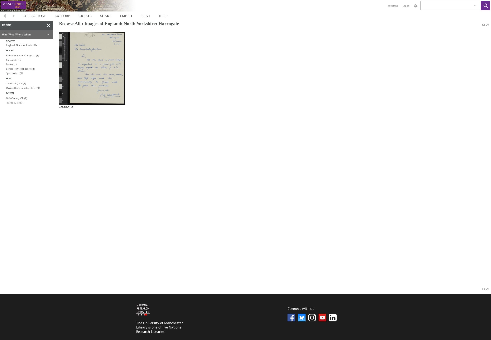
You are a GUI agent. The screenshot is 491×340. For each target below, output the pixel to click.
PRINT (145, 16)
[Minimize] (48, 25)
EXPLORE (62, 16)
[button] (485, 5)
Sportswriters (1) (14, 73)
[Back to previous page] (4, 16)
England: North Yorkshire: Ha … (23, 45)
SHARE (105, 16)
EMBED (126, 16)
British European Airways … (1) (22, 55)
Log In (406, 5)
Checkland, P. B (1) (16, 83)
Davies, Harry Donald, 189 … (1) (23, 87)
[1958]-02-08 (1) (14, 102)
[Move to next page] (13, 16)
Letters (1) (11, 64)
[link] (474, 5)
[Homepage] (72, 5)
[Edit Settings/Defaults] (415, 5)
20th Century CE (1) (16, 98)
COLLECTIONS (34, 16)
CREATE (85, 16)
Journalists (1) (13, 59)
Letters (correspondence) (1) (20, 68)
